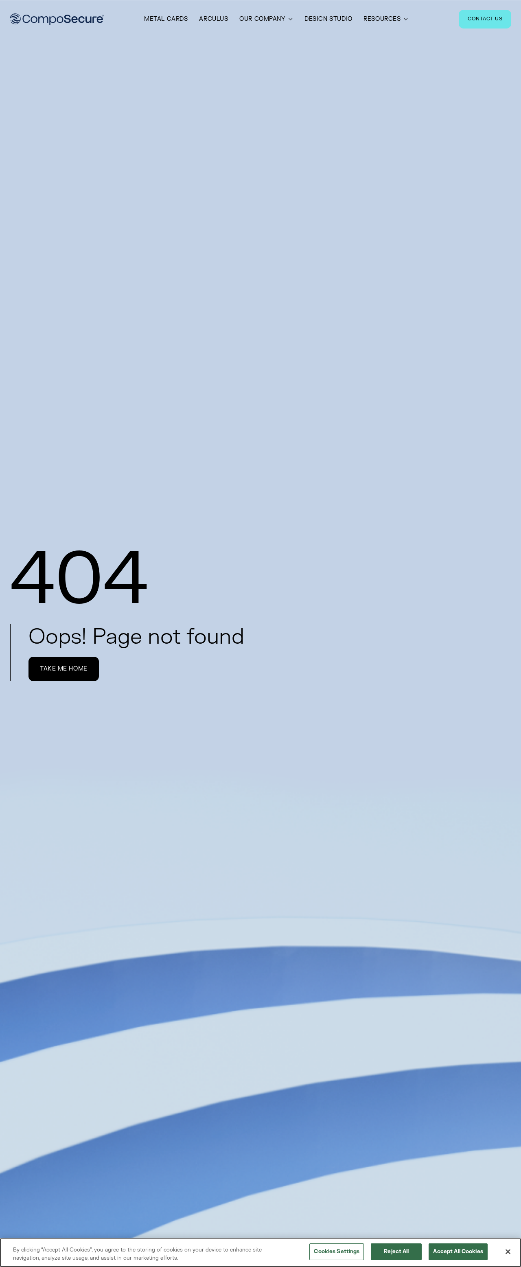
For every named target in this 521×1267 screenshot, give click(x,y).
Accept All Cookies (458, 1251)
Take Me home (64, 668)
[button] (266, 19)
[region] (260, 1252)
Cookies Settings (336, 1251)
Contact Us (485, 18)
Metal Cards (166, 19)
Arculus (213, 19)
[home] (57, 19)
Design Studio (328, 19)
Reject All (396, 1251)
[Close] (508, 1251)
